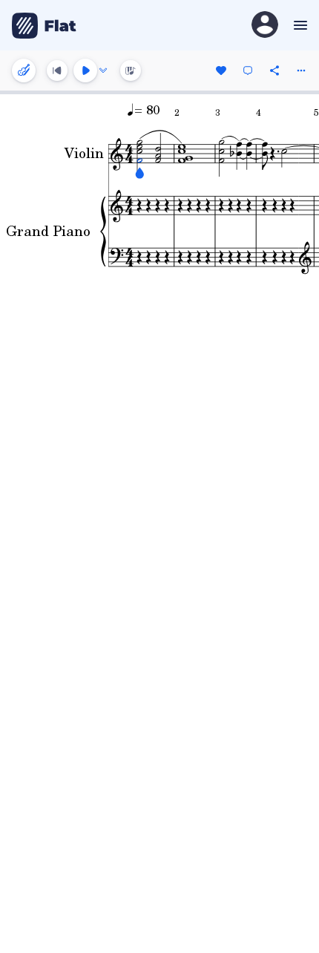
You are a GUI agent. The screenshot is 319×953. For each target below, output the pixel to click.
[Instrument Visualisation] (130, 70)
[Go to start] (57, 70)
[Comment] (247, 70)
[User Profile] (264, 25)
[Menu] (298, 25)
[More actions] (301, 70)
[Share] (274, 70)
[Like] (221, 70)
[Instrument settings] (24, 70)
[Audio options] (103, 70)
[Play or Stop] (85, 70)
